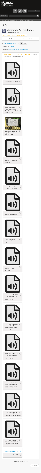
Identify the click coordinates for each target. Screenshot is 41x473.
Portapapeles (15, 11)
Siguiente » (35, 466)
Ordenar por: (6, 46)
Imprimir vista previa (10, 43)
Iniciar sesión (33, 11)
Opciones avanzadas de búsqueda (21, 39)
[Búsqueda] (38, 16)
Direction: (5, 49)
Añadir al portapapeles (20, 81)
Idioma (20, 11)
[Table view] (25, 43)
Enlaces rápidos (24, 11)
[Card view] (21, 43)
